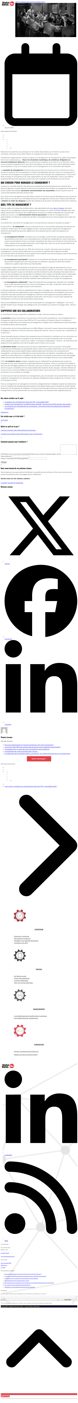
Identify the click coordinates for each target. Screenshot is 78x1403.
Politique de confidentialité (65, 1306)
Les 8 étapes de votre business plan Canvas (21, 751)
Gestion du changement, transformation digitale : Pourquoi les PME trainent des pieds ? (38, 404)
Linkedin (4, 483)
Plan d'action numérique (22, 938)
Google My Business (15, 483)
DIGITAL (39, 969)
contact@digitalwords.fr (8, 1256)
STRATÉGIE (39, 929)
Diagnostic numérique (21, 936)
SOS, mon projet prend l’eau (23, 983)
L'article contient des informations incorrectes (18, 430)
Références (4, 1265)
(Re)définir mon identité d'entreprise (26, 941)
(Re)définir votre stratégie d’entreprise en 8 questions (20, 1287)
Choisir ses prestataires (21, 978)
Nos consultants (6, 1263)
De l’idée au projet (20, 976)
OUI (2, 420)
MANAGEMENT (39, 1009)
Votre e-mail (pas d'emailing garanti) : (15, 458)
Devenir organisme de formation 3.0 (26, 1051)
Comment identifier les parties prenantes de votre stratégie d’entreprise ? (33, 747)
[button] (30, 2)
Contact (3, 1267)
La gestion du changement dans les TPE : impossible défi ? (27, 402)
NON (6, 420)
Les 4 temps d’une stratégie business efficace (17, 1285)
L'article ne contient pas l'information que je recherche (21, 434)
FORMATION (39, 1045)
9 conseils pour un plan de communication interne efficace (27, 749)
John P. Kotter (58, 208)
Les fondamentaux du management (26, 1018)
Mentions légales (47, 1306)
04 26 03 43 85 (5, 1253)
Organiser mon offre (21, 943)
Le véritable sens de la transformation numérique (30, 1016)
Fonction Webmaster (21, 980)
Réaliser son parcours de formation (25, 1054)
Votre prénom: (6, 456)
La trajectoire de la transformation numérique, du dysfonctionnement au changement (37, 754)
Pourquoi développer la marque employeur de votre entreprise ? (29, 745)
